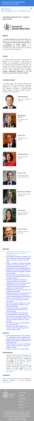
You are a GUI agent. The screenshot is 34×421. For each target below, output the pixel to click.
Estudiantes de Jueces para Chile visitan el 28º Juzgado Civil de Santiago (18, 290)
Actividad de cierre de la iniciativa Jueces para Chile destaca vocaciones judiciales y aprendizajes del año (18, 253)
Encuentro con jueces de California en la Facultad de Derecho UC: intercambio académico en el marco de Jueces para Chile (18, 281)
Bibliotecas (21, 401)
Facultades (21, 395)
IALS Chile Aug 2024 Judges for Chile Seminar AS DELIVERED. (18, 362)
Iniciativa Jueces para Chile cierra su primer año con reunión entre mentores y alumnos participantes (17, 299)
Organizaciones (22, 398)
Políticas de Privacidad (13, 419)
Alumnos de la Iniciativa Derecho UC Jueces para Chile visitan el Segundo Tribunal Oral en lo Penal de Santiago (18, 276)
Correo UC (21, 407)
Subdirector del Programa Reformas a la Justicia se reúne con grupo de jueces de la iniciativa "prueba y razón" (17, 327)
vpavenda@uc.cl (7, 382)
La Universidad (22, 392)
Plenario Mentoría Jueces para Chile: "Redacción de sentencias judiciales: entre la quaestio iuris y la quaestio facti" (18, 286)
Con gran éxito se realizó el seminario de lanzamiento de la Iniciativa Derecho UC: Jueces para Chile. (17, 309)
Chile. (23, 418)
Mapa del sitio (23, 419)
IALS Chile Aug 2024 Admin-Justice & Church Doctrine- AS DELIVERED (18, 369)
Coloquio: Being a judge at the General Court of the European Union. (18, 341)
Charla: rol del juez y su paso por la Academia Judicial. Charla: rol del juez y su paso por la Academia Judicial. (18, 345)
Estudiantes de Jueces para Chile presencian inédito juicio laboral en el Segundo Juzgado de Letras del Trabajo (18, 271)
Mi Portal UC (21, 404)
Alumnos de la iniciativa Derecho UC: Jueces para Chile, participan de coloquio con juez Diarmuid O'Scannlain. (18, 304)
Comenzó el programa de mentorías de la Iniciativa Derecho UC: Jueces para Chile (17, 313)
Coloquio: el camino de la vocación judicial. (17, 349)
